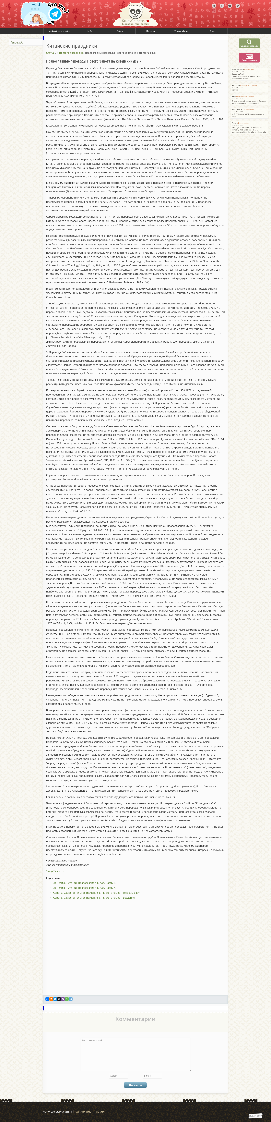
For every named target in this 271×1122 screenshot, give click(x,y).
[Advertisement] (22, 78)
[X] (59, 999)
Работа (120, 31)
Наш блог (99, 1111)
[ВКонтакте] (47, 999)
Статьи (50, 53)
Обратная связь (83, 1111)
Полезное (150, 31)
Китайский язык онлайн (59, 31)
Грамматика (249, 69)
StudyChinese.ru (55, 871)
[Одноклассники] (51, 999)
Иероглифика (243, 123)
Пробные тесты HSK (248, 85)
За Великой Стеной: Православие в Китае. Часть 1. (84, 882)
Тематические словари (245, 96)
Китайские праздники (70, 53)
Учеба (89, 31)
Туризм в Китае (181, 31)
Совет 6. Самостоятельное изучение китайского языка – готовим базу (96, 892)
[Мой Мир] (55, 999)
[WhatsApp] (67, 999)
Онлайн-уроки (248, 110)
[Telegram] (71, 999)
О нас (212, 31)
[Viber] (63, 999)
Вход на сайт (17, 42)
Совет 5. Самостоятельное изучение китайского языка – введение (94, 897)
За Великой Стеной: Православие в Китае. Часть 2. (84, 887)
